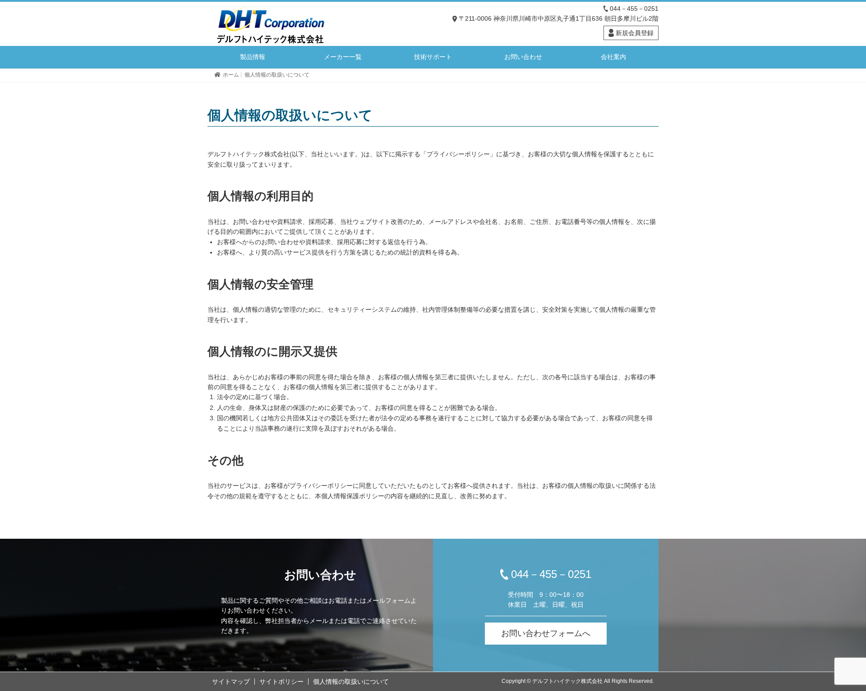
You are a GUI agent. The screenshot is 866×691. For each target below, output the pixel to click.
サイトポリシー (281, 681)
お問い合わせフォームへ (545, 633)
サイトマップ (231, 681)
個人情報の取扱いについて (351, 681)
